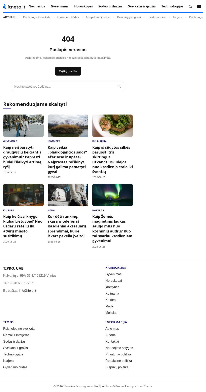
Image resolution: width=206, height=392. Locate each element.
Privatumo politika (118, 354)
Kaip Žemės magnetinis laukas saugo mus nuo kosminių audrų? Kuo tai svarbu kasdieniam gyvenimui (112, 228)
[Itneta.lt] (14, 6)
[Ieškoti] (190, 6)
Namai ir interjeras (16, 335)
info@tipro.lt (27, 290)
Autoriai (110, 335)
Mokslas (98, 210)
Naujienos (37, 6)
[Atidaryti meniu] (199, 6)
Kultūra (8, 210)
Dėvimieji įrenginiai (129, 17)
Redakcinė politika (118, 360)
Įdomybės (54, 141)
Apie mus (112, 328)
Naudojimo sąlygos (119, 348)
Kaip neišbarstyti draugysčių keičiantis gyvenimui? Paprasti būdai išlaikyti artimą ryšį (22, 157)
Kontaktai (112, 341)
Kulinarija (99, 141)
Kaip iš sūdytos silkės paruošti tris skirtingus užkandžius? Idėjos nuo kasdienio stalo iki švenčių (112, 159)
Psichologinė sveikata (36, 17)
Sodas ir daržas (110, 6)
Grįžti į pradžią (68, 71)
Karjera (177, 17)
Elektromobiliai (157, 17)
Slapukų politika (116, 367)
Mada (51, 210)
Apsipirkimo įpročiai (98, 17)
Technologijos (172, 6)
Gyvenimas (60, 6)
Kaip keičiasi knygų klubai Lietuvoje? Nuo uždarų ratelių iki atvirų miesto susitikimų (22, 226)
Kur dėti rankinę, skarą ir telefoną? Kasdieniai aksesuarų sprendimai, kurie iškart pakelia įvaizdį (67, 226)
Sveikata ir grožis (142, 6)
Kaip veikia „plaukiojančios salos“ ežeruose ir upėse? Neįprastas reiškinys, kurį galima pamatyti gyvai (67, 159)
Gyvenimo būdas (68, 17)
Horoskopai (83, 6)
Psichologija (196, 17)
